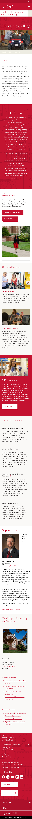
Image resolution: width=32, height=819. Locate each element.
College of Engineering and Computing (13, 13)
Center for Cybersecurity (10, 503)
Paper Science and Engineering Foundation (12, 475)
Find (4, 807)
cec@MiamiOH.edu (8, 666)
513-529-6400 (14, 767)
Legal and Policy (10, 813)
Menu (5, 60)
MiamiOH (4, 52)
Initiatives (7, 802)
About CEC (17, 52)
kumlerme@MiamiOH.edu (10, 566)
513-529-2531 (18, 765)
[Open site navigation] (29, 6)
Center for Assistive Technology (12, 428)
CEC (10, 52)
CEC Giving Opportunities (11, 609)
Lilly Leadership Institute (10, 449)
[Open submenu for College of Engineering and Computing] (30, 13)
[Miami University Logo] (8, 6)
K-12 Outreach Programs (10, 328)
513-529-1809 (15, 762)
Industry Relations (8, 291)
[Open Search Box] (29, 2)
